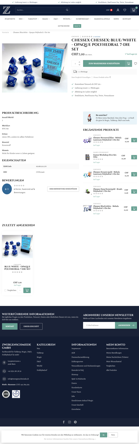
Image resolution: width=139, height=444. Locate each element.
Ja (103, 435)
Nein (113, 435)
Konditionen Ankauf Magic (82, 400)
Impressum (76, 348)
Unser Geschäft (31, 326)
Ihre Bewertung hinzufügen (63, 189)
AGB (73, 353)
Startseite (10, 19)
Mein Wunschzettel (113, 361)
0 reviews (96, 36)
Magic (45, 19)
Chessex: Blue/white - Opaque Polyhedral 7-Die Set (31, 32)
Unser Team (76, 392)
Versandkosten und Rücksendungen (86, 366)
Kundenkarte (77, 387)
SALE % (77, 26)
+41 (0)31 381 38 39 (14, 371)
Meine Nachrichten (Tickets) (117, 357)
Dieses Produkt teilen (101, 77)
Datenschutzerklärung (80, 357)
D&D (56, 19)
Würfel (66, 19)
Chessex (75, 36)
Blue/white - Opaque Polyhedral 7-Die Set (17, 268)
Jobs (73, 396)
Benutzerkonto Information (117, 348)
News (116, 19)
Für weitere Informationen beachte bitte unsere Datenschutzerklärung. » (70, 439)
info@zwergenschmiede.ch (18, 379)
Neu (21, 19)
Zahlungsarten (77, 361)
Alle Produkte (111, 370)
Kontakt (127, 19)
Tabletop (32, 19)
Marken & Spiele (102, 19)
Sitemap (75, 374)
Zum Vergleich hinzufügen (81, 77)
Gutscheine (64, 26)
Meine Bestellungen (114, 353)
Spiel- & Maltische (79, 379)
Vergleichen (11, 290)
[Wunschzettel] (124, 10)
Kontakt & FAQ (78, 370)
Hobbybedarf (82, 19)
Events (74, 383)
